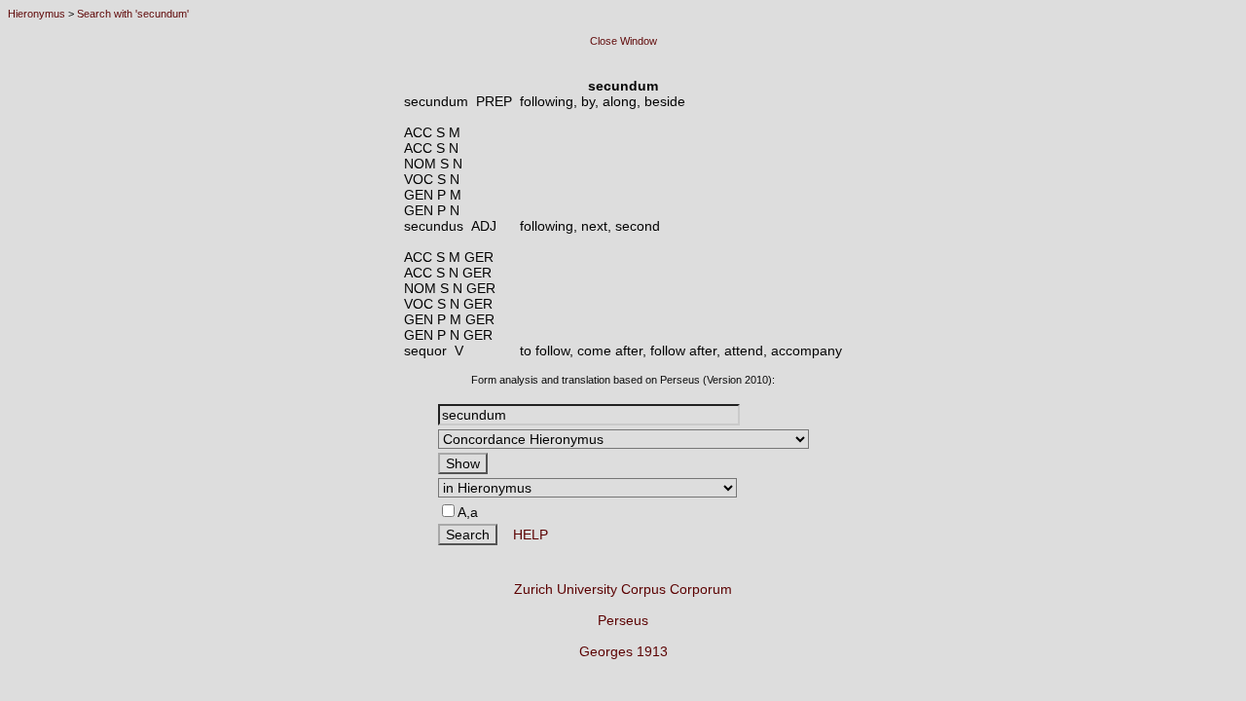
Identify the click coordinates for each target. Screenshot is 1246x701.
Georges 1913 (623, 651)
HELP (522, 534)
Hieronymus (36, 13)
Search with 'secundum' (133, 13)
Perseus (623, 620)
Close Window (623, 41)
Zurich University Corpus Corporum (623, 589)
